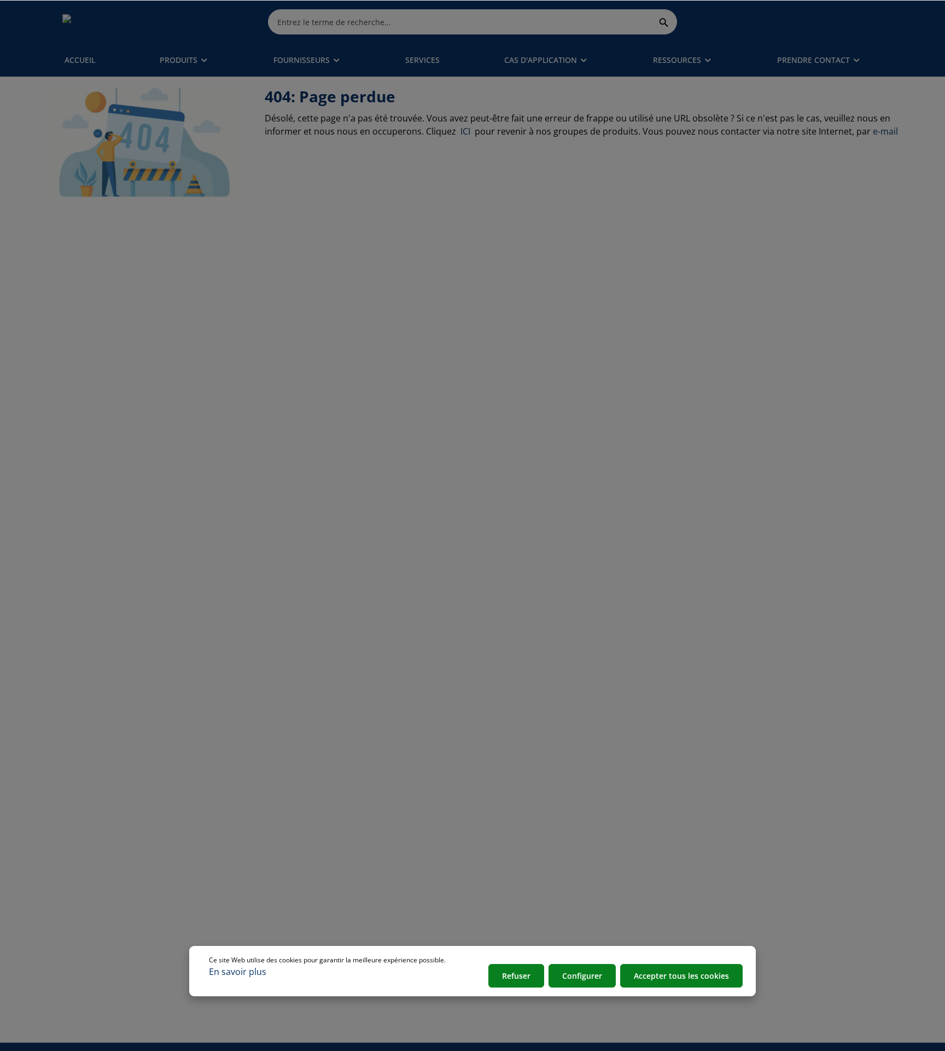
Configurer (582, 976)
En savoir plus (237, 972)
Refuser (516, 976)
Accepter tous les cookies (681, 976)
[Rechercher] (664, 21)
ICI (466, 131)
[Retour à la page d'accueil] (114, 22)
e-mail (885, 131)
